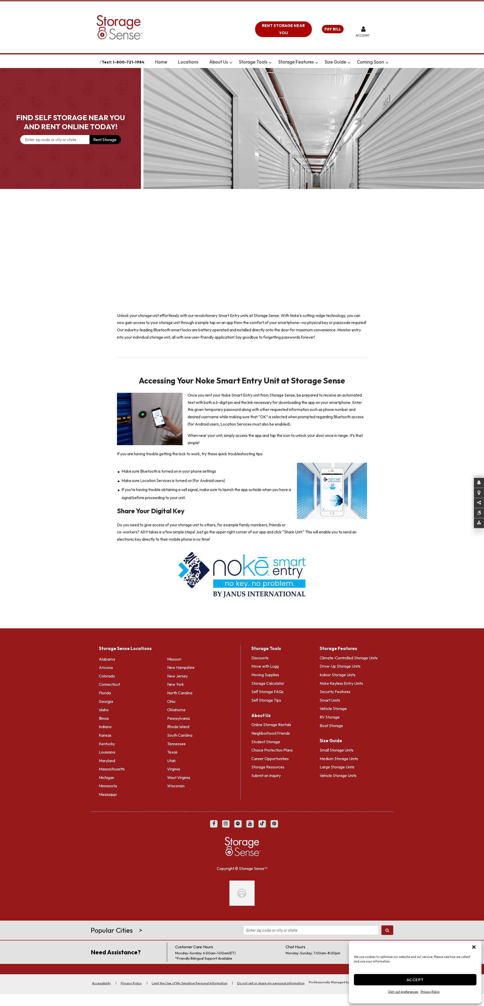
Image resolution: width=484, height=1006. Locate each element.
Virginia (173, 767)
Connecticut (109, 682)
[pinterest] (274, 822)
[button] (473, 947)
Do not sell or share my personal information (271, 992)
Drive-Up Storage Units (340, 664)
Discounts (259, 655)
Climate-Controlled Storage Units (349, 655)
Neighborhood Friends (270, 731)
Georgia (106, 699)
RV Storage (330, 715)
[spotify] (238, 822)
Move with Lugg (265, 664)
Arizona (106, 665)
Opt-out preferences (403, 992)
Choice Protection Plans (272, 748)
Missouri (174, 657)
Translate (152, 62)
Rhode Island (178, 724)
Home (184, 62)
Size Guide (358, 62)
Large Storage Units (337, 765)
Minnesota (108, 784)
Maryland (107, 758)
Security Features (335, 689)
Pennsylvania (178, 716)
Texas (172, 750)
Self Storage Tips (266, 698)
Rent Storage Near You (283, 29)
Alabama (107, 657)
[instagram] (226, 822)
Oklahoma (176, 707)
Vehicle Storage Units (338, 773)
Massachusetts (112, 767)
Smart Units (330, 698)
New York (175, 682)
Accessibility (101, 992)
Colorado (107, 673)
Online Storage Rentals (271, 722)
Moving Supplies (265, 672)
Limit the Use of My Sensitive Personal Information (189, 992)
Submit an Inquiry (266, 773)
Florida (105, 690)
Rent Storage (104, 139)
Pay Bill (332, 28)
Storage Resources (267, 765)
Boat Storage (331, 723)
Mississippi (108, 792)
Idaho (104, 707)
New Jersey (177, 673)
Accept (415, 979)
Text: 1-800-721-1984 (103, 61)
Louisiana (107, 750)
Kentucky (107, 741)
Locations (211, 62)
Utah (171, 758)
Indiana (105, 724)
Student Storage (265, 739)
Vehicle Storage (333, 706)
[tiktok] (262, 822)
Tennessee (176, 741)
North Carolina (179, 690)
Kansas (105, 733)
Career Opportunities (270, 756)
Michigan (106, 775)
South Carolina (179, 733)
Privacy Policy (430, 992)
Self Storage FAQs (267, 689)
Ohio (171, 699)
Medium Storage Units (339, 756)
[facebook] (214, 822)
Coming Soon (393, 62)
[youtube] (250, 822)
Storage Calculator (267, 681)
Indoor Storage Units (337, 672)
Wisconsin (176, 784)
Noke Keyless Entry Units (341, 681)
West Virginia (178, 775)
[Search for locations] (387, 940)
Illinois (104, 716)
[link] (313, 128)
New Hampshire (181, 665)
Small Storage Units (336, 748)
